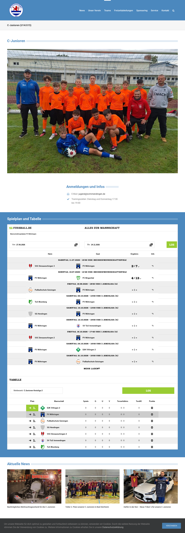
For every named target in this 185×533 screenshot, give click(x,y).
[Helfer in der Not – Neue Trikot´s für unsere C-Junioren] (151, 486)
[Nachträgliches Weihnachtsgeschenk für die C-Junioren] (34, 486)
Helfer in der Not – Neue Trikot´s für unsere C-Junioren (147, 507)
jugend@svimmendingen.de (92, 194)
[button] (173, 10)
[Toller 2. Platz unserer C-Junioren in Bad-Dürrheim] (92, 486)
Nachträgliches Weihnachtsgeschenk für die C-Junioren (31, 507)
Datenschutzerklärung (112, 527)
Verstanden (171, 525)
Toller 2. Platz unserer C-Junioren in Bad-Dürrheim (87, 507)
